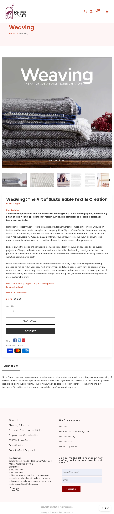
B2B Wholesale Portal (20, 440)
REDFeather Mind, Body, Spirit (74, 431)
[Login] (91, 11)
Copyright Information (63, 512)
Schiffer (63, 426)
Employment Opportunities (23, 435)
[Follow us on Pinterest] (23, 340)
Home (12, 33)
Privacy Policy (47, 512)
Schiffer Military (67, 437)
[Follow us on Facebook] (15, 340)
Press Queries (16, 445)
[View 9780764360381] (14, 180)
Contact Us (15, 420)
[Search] (85, 11)
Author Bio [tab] (11, 365)
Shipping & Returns (19, 425)
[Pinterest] (17, 489)
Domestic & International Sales (25, 430)
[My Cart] (96, 11)
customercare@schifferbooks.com (24, 484)
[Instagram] (13, 489)
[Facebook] (10, 489)
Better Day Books (68, 447)
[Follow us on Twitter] (19, 340)
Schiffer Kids (65, 442)
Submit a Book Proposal (22, 450)
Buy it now (30, 331)
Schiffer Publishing (64, 507)
